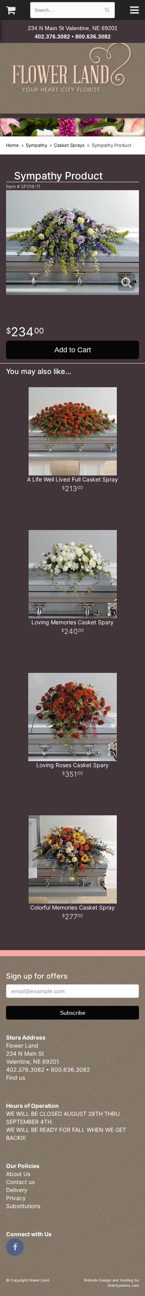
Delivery (16, 1189)
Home (12, 145)
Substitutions (23, 1206)
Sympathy (36, 145)
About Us (18, 1173)
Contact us (20, 1181)
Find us (15, 1077)
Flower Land (72, 68)
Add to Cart (72, 350)
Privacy (16, 1197)
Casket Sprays (69, 145)
